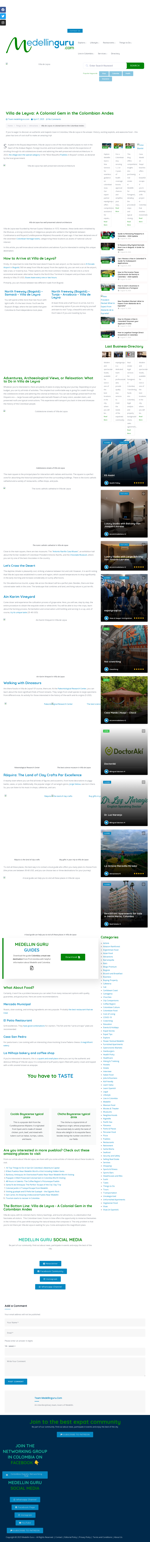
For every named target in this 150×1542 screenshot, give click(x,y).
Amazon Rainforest (111, 946)
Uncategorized (109, 1196)
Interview (107, 1071)
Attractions (33, 125)
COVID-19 (107, 1017)
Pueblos (106, 1139)
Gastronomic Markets (112, 1047)
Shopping (107, 1166)
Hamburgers (108, 1051)
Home (10, 125)
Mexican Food (109, 1105)
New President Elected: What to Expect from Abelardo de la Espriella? (131, 303)
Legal (105, 1091)
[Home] (40, 45)
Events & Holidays (111, 1027)
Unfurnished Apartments (114, 1199)
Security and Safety (111, 1155)
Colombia (115, 73)
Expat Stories (109, 1031)
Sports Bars (108, 1172)
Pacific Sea (107, 1122)
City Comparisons (111, 1000)
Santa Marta (108, 1149)
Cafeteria (107, 983)
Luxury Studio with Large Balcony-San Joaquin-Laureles (124, 558)
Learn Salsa (108, 1085)
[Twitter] (3, 16)
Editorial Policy (70, 1537)
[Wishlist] (143, 442)
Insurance (105, 79)
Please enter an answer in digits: (19, 1341)
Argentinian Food (110, 950)
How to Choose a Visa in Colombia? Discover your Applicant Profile (128, 321)
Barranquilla (108, 960)
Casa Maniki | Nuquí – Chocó (120, 712)
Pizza (105, 1135)
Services (106, 1162)
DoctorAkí (110, 763)
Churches (107, 997)
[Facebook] (3, 10)
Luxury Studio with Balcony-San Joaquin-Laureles (122, 525)
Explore (106, 1037)
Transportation (110, 1193)
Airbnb (106, 943)
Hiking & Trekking (111, 1061)
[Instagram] (3, 23)
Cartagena (107, 993)
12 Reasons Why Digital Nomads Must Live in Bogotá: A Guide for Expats (131, 247)
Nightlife (107, 1118)
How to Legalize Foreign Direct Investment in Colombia (131, 334)
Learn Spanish (109, 1088)
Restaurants (108, 1142)
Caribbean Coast (110, 990)
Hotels (106, 1068)
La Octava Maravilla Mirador (120, 865)
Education (107, 1024)
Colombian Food (110, 1010)
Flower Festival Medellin (113, 1041)
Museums (107, 1112)
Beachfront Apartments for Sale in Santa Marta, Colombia (123, 915)
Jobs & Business (110, 1078)
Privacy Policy (85, 1537)
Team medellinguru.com (48, 1398)
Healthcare (108, 1058)
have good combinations (34, 1026)
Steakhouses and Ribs (112, 1176)
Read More (105, 223)
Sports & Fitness (110, 1169)
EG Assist (109, 475)
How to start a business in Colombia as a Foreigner (128, 287)
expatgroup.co (112, 610)
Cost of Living (109, 1014)
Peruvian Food (109, 1132)
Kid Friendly (108, 1081)
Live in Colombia (110, 1098)
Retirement (108, 1145)
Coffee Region (109, 1004)
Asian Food (108, 953)
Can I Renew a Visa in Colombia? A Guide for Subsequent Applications (132, 261)
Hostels (106, 1064)
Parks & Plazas (109, 1128)
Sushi (105, 1179)
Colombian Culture (111, 1007)
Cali (104, 987)
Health (128, 73)
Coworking (108, 1020)
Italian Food (108, 1075)
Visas (104, 73)
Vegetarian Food (110, 1203)
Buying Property (110, 980)
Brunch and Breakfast (112, 973)
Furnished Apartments (113, 1044)
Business (107, 977)
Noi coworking (112, 661)
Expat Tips (107, 1034)
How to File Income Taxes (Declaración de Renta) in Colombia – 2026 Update (128, 274)
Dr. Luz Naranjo (113, 814)
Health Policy (108, 1054)
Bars (105, 963)
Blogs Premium (110, 966)
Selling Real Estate (111, 1159)
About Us (118, 1537)
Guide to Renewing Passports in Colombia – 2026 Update (131, 235)
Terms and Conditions (102, 1537)
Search (135, 66)
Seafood (106, 1152)
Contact (58, 1537)
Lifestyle (107, 1095)
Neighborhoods (110, 1115)
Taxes (105, 1182)
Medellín (107, 1101)
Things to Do (21, 125)
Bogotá (106, 970)
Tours (106, 1189)
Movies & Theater (111, 1108)
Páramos (107, 1125)
